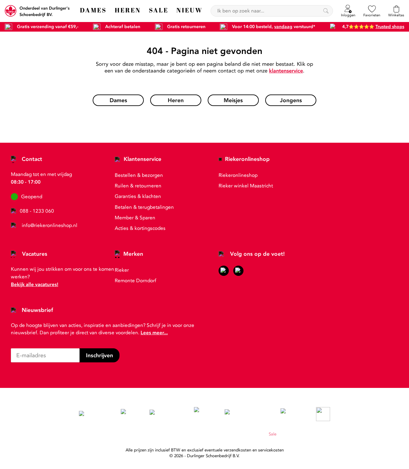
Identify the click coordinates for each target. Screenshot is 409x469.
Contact (32, 159)
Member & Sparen (135, 218)
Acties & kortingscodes (140, 228)
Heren (243, 434)
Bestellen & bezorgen (139, 175)
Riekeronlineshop (247, 159)
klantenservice (286, 71)
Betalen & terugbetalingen (144, 207)
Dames (226, 434)
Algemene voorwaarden (155, 434)
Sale (272, 434)
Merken (133, 254)
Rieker (122, 270)
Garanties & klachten (138, 196)
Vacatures (34, 254)
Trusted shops (389, 26)
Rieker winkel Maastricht (246, 186)
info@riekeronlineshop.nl (49, 225)
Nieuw (259, 434)
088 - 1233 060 (37, 211)
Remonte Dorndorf (135, 281)
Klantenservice (142, 159)
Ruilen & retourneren (138, 186)
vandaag (283, 26)
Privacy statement (199, 434)
